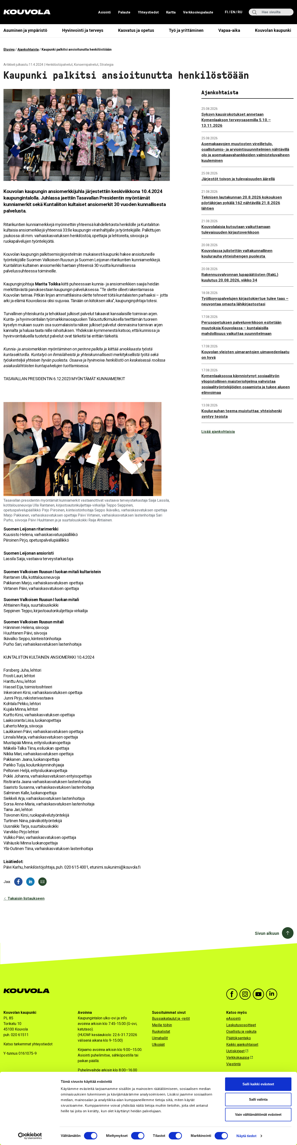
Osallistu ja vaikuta (241, 1031)
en (233, 12)
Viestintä (233, 1064)
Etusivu (9, 49)
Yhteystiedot (148, 12)
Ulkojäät (158, 1044)
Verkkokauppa (237, 1057)
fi (227, 12)
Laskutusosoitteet (241, 1025)
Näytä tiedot (246, 1136)
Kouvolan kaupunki (273, 30)
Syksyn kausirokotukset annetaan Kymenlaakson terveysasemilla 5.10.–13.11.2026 (236, 120)
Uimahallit (160, 1038)
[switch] (137, 1135)
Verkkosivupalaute (198, 12)
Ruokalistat (161, 1031)
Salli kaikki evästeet (258, 1084)
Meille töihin (162, 1025)
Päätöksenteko (238, 1038)
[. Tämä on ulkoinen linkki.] (30, 881)
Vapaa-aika (229, 30)
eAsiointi (233, 1018)
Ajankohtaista (28, 49)
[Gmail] (42, 881)
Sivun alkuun (267, 933)
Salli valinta (258, 1099)
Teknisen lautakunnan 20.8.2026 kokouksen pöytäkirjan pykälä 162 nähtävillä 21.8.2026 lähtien (241, 203)
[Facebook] (18, 881)
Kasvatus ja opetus (136, 30)
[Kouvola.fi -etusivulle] (28, 990)
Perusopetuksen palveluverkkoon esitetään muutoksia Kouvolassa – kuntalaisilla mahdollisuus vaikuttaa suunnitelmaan (241, 328)
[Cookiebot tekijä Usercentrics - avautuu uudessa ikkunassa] (30, 1135)
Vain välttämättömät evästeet (258, 1114)
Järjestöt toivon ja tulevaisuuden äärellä (238, 179)
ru (240, 12)
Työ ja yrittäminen (186, 30)
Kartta (171, 12)
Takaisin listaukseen (26, 898)
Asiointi (104, 12)
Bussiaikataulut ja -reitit (171, 1018)
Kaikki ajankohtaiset (242, 1044)
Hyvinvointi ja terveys (82, 30)
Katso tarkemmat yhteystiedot (27, 1044)
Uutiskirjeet (235, 1051)
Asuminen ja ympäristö (25, 30)
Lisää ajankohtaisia (218, 431)
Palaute (124, 12)
